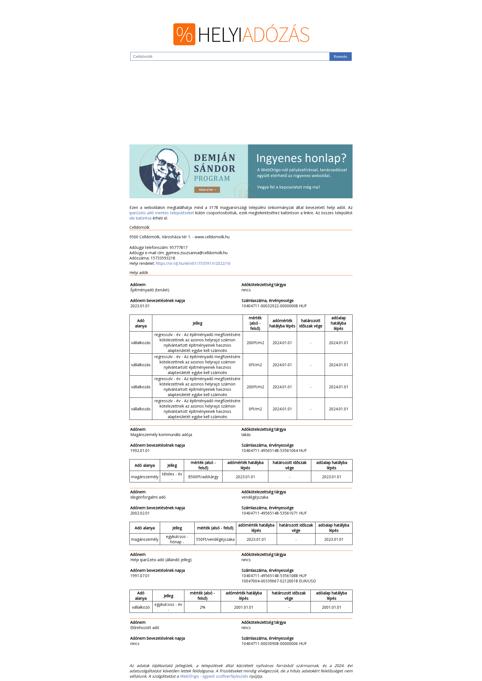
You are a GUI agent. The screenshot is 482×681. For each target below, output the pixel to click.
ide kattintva (140, 218)
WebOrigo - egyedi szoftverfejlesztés (214, 676)
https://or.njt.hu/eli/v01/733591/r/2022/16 (193, 263)
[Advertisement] (241, 105)
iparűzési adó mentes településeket (161, 212)
